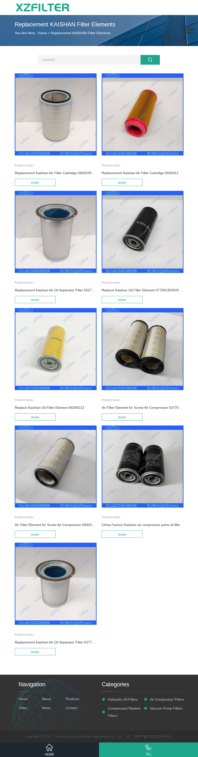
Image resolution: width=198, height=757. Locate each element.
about (46, 699)
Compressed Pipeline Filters (124, 712)
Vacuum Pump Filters (166, 708)
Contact (72, 708)
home (23, 699)
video (23, 708)
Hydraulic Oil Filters (123, 699)
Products (72, 699)
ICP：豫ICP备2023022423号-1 (149, 736)
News (46, 708)
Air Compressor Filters (167, 699)
